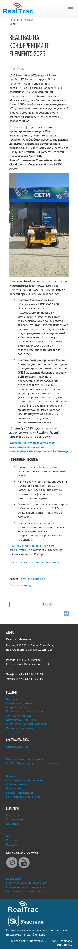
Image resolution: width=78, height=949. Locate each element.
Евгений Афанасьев (32, 579)
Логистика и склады (19, 715)
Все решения (14, 699)
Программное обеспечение (24, 780)
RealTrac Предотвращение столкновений (32, 763)
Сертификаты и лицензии (23, 797)
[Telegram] (66, 613)
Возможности (15, 776)
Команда (12, 823)
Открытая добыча (18, 707)
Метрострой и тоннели (21, 720)
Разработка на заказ (19, 728)
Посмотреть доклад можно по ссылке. (34, 562)
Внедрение (13, 788)
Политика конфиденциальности (27, 883)
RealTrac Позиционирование (24, 759)
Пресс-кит (13, 840)
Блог (9, 836)
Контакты (12, 815)
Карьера (11, 844)
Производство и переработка (25, 711)
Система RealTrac (17, 746)
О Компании (14, 819)
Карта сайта (14, 879)
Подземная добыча (19, 703)
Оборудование (16, 784)
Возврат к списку (20, 585)
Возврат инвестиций (19, 792)
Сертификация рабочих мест (25, 891)
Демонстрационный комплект (26, 724)
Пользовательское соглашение (26, 887)
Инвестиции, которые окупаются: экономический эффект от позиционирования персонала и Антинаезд (38, 447)
